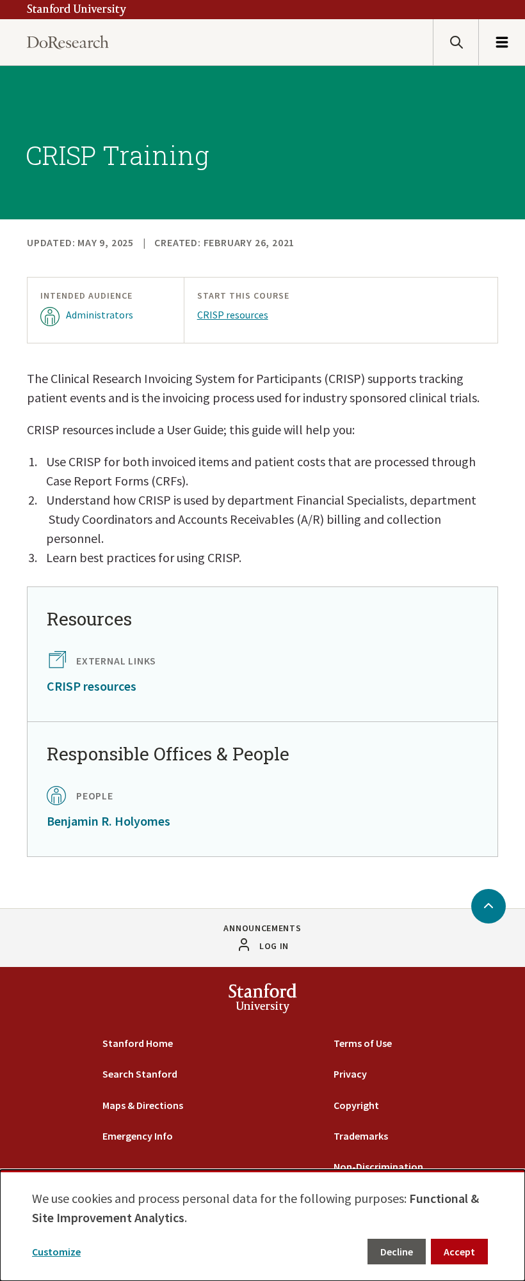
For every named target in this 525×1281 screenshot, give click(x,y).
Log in (274, 946)
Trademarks (361, 1135)
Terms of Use (363, 1043)
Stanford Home (137, 1043)
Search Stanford (139, 1073)
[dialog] (262, 1225)
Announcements (262, 928)
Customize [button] (56, 1251)
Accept (459, 1251)
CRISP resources (232, 314)
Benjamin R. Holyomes (108, 821)
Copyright (356, 1105)
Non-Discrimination (378, 1166)
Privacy (350, 1073)
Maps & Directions (142, 1105)
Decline (396, 1251)
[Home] (68, 42)
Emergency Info (137, 1135)
